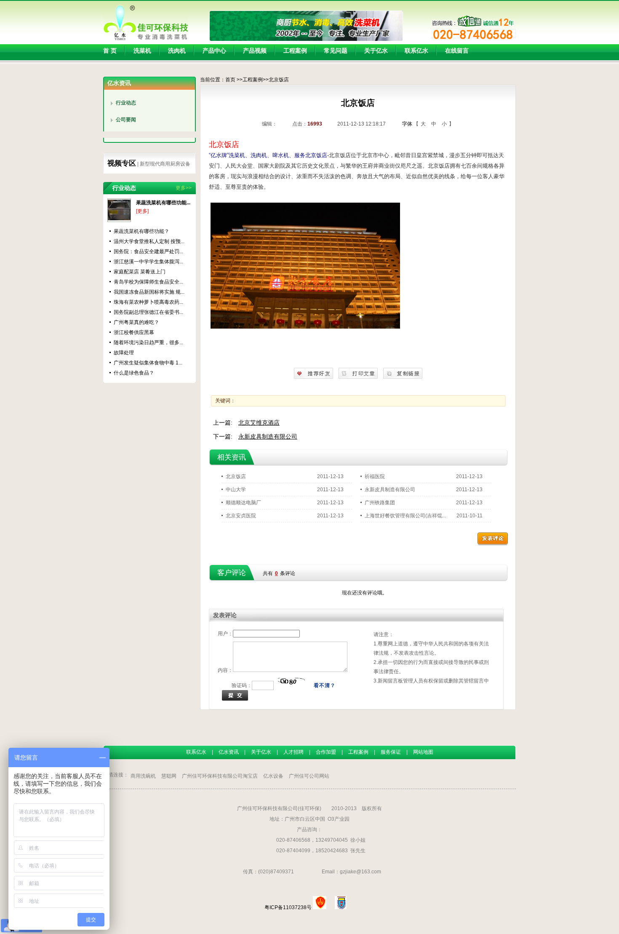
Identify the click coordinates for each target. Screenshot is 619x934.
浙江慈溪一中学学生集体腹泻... (148, 262)
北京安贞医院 (241, 516)
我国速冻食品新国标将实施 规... (149, 292)
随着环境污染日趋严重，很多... (148, 342)
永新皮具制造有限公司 (267, 436)
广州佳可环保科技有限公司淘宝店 (220, 776)
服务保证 (391, 752)
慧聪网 (168, 776)
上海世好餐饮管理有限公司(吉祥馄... (405, 516)
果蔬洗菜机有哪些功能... (163, 203)
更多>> (184, 188)
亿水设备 (273, 776)
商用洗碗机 (143, 776)
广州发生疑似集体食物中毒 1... (148, 363)
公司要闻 (126, 120)
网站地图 (423, 752)
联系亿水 (196, 752)
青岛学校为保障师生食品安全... (148, 282)
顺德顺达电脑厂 (243, 503)
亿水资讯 (229, 752)
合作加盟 (326, 752)
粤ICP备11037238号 (288, 907)
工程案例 (253, 80)
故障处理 (124, 353)
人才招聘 (293, 752)
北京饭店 (236, 476)
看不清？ (325, 685)
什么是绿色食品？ (134, 373)
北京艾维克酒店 (259, 422)
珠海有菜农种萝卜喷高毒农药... (148, 302)
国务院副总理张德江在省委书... (148, 312)
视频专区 (121, 163)
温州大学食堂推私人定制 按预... (149, 241)
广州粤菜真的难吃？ (136, 322)
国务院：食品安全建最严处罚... (148, 251)
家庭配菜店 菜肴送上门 (139, 272)
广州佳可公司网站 (309, 776)
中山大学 (236, 489)
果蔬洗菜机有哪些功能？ (141, 231)
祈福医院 (375, 476)
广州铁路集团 (380, 503)
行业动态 (126, 103)
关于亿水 (261, 752)
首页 (230, 80)
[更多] (142, 211)
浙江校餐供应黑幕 (134, 332)
